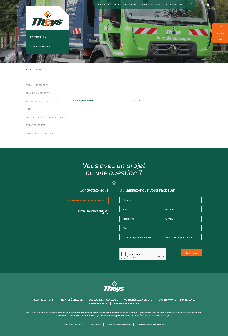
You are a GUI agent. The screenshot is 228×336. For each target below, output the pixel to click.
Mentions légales (72, 324)
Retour (136, 100)
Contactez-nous (152, 4)
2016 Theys (94, 324)
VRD (28, 109)
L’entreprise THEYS (109, 4)
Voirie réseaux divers (138, 299)
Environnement (37, 93)
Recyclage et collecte (41, 101)
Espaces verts (35, 125)
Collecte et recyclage (103, 299)
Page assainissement (119, 324)
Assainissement (37, 85)
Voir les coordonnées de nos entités (86, 200)
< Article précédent (82, 100)
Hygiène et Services (39, 133)
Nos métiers (130, 4)
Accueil (29, 69)
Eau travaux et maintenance (45, 117)
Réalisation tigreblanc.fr (151, 324)
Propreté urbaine (71, 299)
